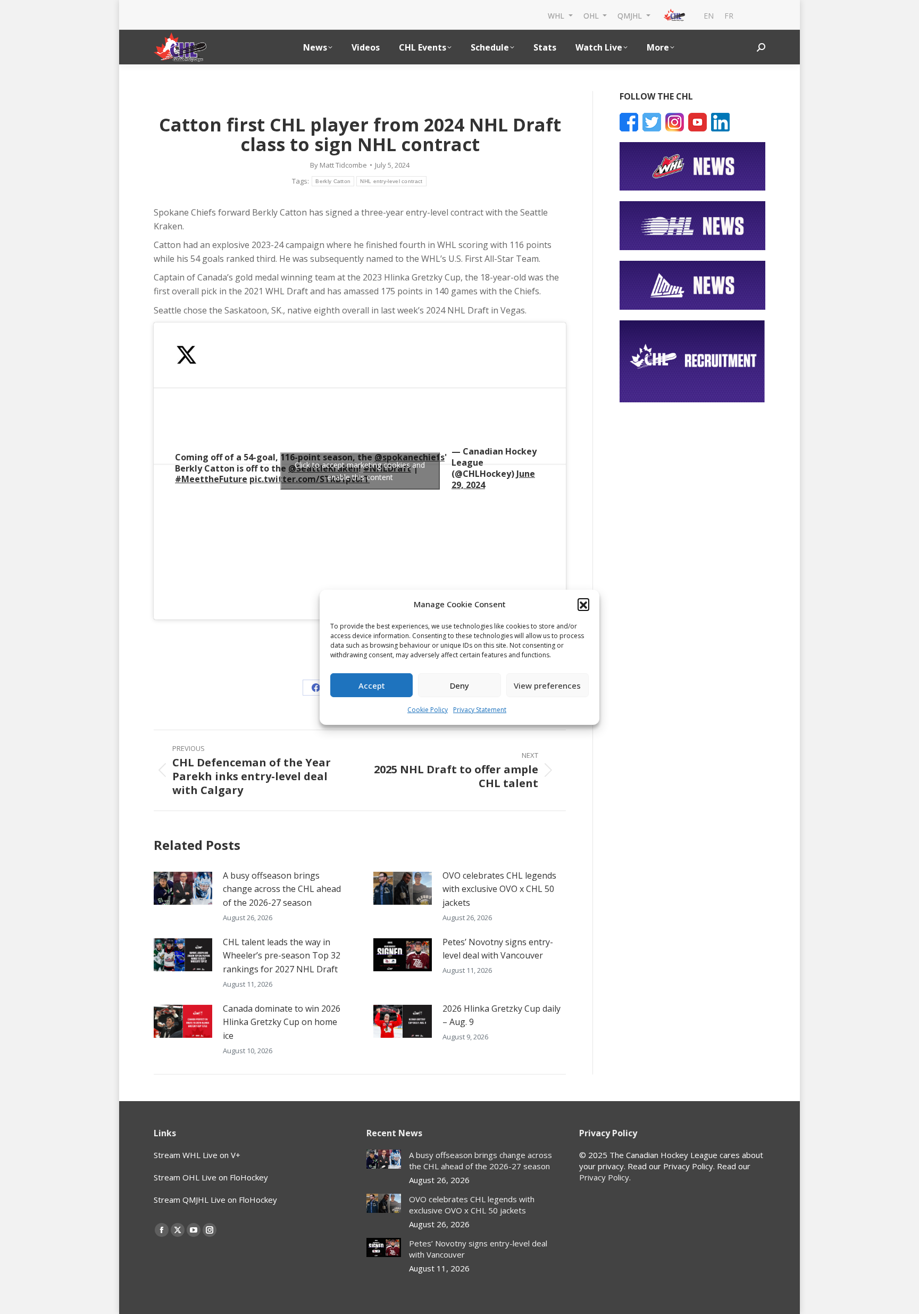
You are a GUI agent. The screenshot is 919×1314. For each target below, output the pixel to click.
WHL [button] (557, 15)
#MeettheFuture (211, 479)
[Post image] (183, 888)
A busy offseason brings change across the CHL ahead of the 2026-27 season (282, 889)
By (338, 165)
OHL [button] (592, 15)
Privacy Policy (604, 1177)
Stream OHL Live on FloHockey (211, 1177)
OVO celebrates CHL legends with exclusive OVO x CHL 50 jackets (499, 889)
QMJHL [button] (630, 15)
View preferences (547, 685)
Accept (371, 685)
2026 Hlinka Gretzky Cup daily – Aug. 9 (501, 1015)
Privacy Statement (479, 709)
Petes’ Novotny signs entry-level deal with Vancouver (497, 949)
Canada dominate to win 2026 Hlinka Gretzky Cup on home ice (281, 1022)
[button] (583, 604)
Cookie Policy (427, 709)
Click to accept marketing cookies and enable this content (360, 471)
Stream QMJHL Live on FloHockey (215, 1199)
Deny (459, 685)
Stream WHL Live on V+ (197, 1155)
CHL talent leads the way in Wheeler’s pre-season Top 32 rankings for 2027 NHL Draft (281, 955)
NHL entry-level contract (391, 181)
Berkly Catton (332, 181)
